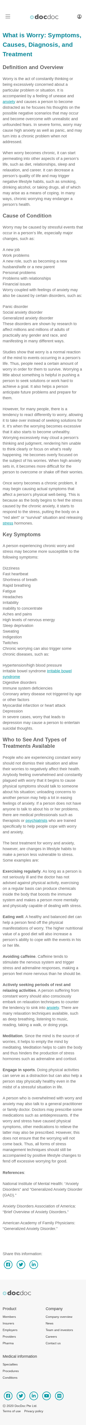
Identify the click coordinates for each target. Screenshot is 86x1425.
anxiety (9, 101)
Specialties (10, 1364)
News (49, 1323)
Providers (9, 1336)
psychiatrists (36, 820)
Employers (10, 1330)
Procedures (11, 1371)
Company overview (59, 1316)
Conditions (10, 1377)
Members (9, 1316)
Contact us (53, 1343)
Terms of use (12, 1411)
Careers (51, 1336)
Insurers (8, 1323)
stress (8, 523)
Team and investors (59, 1330)
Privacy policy (33, 1411)
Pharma (8, 1343)
